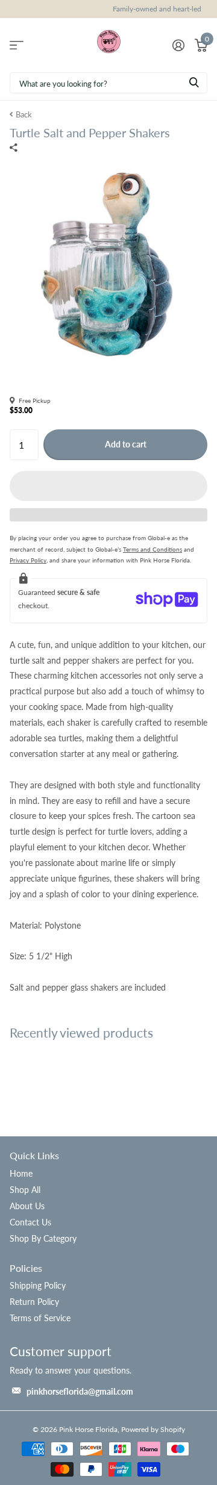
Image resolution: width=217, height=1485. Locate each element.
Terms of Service (40, 1318)
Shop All (25, 1190)
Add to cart (125, 444)
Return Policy (34, 1302)
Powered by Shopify (153, 1429)
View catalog (17, 45)
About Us (27, 1206)
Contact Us (30, 1222)
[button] (108, 486)
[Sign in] (178, 45)
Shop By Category (43, 1238)
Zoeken (194, 82)
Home (21, 1173)
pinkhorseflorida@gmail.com (80, 1391)
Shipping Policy (38, 1285)
